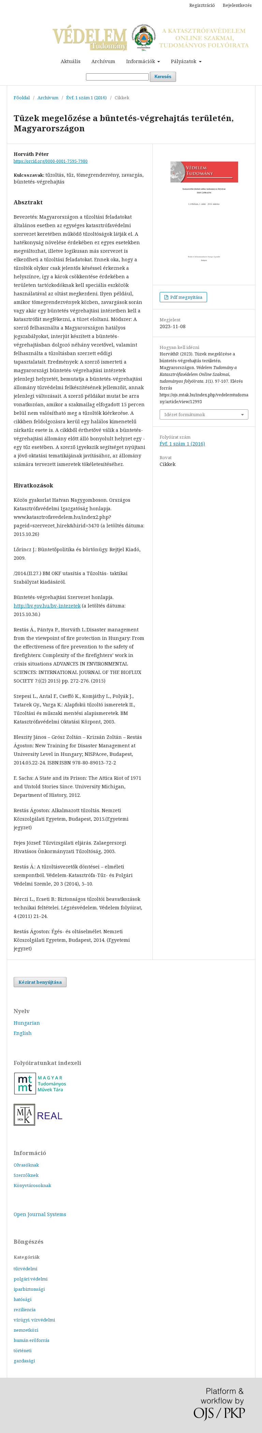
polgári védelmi (30, 1279)
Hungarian (27, 1023)
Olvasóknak (26, 1165)
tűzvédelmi (25, 1269)
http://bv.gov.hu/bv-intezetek (47, 605)
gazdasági (24, 1361)
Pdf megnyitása (185, 297)
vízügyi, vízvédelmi (34, 1320)
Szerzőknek (26, 1175)
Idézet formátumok (184, 414)
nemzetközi (26, 1330)
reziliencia (24, 1309)
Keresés (163, 76)
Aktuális (71, 61)
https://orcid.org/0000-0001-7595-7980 (51, 161)
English (23, 1033)
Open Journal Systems (40, 1214)
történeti (22, 1350)
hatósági (22, 1299)
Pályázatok (184, 61)
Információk (141, 61)
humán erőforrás (31, 1340)
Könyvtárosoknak (32, 1185)
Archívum (103, 61)
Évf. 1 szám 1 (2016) (86, 97)
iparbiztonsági (29, 1289)
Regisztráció (202, 5)
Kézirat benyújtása (40, 982)
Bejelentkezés (237, 5)
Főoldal (22, 97)
